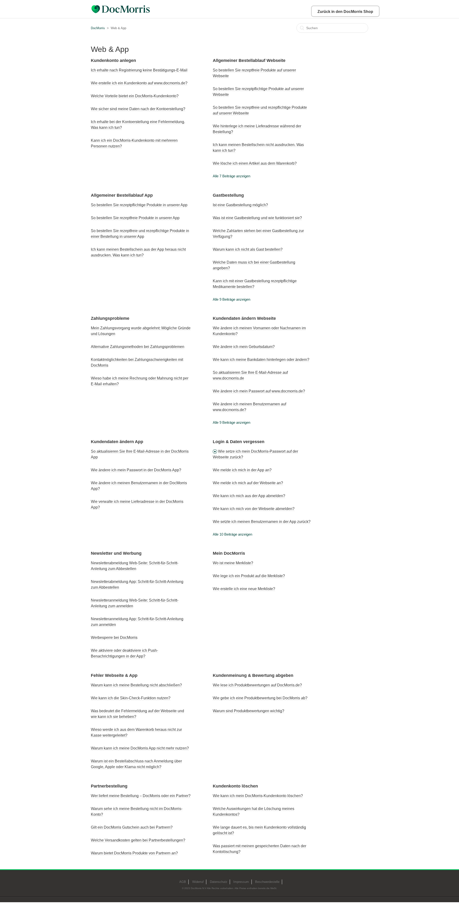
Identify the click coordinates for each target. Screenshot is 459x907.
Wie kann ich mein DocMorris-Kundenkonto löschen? (258, 796)
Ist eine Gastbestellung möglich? (240, 205)
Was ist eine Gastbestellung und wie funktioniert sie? (257, 218)
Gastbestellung (228, 195)
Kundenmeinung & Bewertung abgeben (253, 675)
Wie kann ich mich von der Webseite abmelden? (254, 509)
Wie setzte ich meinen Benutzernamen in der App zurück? (262, 522)
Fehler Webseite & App (114, 675)
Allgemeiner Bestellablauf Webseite (249, 60)
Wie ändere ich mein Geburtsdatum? (244, 347)
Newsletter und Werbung (116, 553)
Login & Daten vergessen (238, 441)
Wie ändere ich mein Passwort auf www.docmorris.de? (259, 391)
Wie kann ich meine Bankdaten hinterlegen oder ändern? (261, 360)
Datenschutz (218, 882)
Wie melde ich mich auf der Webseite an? (248, 483)
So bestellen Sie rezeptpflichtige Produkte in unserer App (139, 205)
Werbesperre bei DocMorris (114, 637)
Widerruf (198, 882)
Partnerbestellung (109, 786)
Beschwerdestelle (267, 882)
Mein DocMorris (229, 553)
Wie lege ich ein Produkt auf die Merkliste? (249, 576)
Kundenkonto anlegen (113, 60)
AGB (182, 882)
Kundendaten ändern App (117, 441)
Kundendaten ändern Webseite (244, 318)
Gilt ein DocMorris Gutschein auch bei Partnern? (132, 827)
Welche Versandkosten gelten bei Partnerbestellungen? (138, 840)
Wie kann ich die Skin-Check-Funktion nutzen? (130, 698)
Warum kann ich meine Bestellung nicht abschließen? (136, 685)
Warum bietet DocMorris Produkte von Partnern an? (134, 853)
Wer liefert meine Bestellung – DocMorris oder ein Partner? (141, 796)
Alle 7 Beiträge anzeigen (231, 176)
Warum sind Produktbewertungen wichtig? (248, 711)
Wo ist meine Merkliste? (233, 563)
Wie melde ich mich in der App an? (242, 470)
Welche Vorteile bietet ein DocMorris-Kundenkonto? (135, 96)
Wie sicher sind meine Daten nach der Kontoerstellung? (138, 109)
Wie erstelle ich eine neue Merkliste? (244, 589)
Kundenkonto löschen (235, 786)
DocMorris (98, 28)
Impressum (241, 882)
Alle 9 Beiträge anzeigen (231, 299)
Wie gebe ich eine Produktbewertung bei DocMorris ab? (260, 698)
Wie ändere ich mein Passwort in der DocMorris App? (136, 470)
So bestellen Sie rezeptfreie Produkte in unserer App (135, 218)
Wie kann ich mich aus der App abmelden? (249, 496)
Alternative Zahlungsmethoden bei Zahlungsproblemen (137, 347)
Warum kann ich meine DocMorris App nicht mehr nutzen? (140, 748)
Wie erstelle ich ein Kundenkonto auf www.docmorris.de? (139, 83)
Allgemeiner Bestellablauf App (122, 195)
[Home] (132, 9)
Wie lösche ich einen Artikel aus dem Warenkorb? (255, 163)
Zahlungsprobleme (110, 318)
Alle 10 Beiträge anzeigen (232, 534)
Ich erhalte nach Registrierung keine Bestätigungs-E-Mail (139, 70)
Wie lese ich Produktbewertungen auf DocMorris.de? (257, 685)
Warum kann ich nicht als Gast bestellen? (248, 249)
